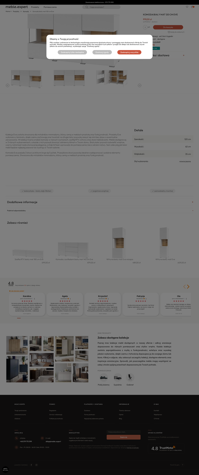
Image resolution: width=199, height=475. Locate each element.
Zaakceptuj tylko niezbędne (72, 52)
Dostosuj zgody (102, 52)
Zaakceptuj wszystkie (129, 52)
